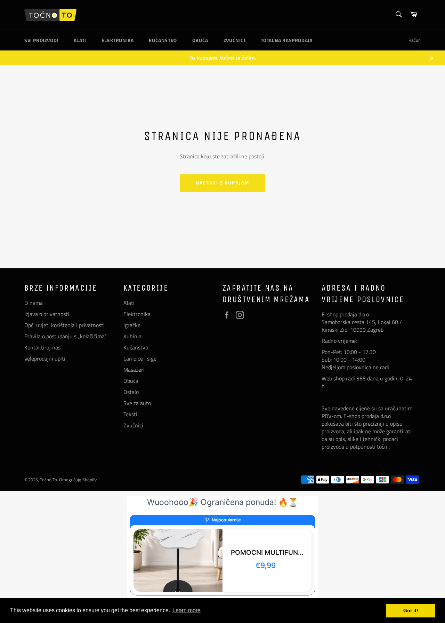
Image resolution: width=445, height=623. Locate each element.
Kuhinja (132, 336)
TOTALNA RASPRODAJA (287, 40)
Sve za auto (137, 403)
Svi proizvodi (41, 40)
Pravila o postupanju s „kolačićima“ (65, 336)
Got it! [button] (410, 610)
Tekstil (131, 414)
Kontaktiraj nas (42, 347)
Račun (414, 40)
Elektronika (118, 40)
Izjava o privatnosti (46, 314)
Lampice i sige (139, 358)
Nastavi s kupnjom (222, 182)
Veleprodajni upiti (44, 358)
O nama (33, 303)
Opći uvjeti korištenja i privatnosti (64, 325)
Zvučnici (234, 40)
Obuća (200, 40)
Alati (80, 40)
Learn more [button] (186, 610)
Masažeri (134, 369)
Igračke (131, 325)
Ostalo (131, 392)
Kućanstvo (163, 40)
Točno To (48, 479)
